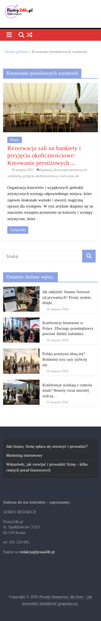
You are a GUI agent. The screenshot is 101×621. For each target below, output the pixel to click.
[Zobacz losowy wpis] (29, 35)
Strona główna (16, 52)
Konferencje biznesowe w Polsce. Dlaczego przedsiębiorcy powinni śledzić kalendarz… (67, 328)
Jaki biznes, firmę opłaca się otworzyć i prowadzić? (47, 446)
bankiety (46, 170)
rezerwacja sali (69, 176)
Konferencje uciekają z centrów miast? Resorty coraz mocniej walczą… (67, 390)
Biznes (14, 140)
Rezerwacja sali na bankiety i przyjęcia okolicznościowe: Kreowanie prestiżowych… (44, 155)
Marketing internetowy (24, 455)
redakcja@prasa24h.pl (37, 552)
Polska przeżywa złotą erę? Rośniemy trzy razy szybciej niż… (64, 359)
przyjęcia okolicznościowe (39, 176)
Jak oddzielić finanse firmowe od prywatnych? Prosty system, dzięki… (67, 297)
